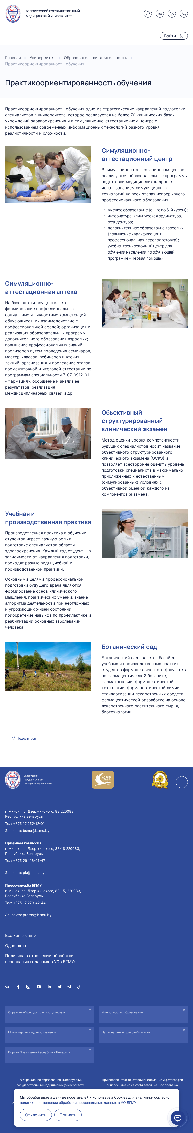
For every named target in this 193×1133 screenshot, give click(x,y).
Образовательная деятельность (95, 57)
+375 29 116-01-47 (29, 860)
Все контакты (18, 935)
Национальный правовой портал (126, 1032)
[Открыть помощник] (178, 1118)
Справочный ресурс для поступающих (36, 1012)
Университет (42, 57)
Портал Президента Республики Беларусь (39, 1052)
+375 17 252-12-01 (29, 823)
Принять (68, 1114)
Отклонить (35, 1114)
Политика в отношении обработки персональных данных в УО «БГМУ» (40, 958)
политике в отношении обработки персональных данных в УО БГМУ (78, 1102)
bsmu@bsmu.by (36, 830)
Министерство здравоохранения (32, 1032)
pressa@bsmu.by (37, 915)
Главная (13, 57)
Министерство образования (122, 1012)
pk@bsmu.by (34, 872)
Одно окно (15, 945)
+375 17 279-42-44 (29, 903)
